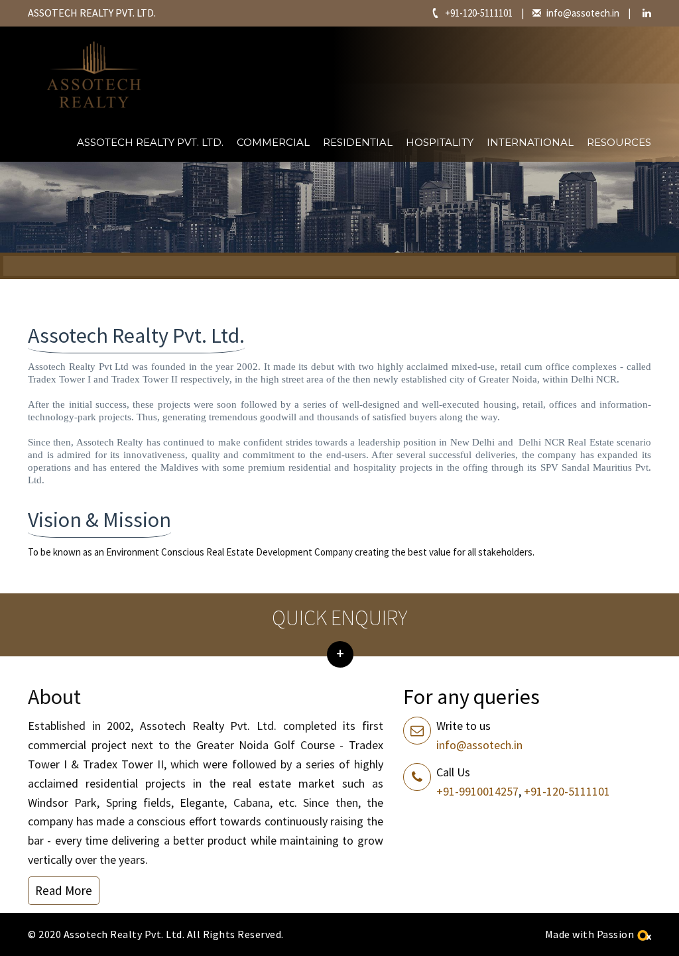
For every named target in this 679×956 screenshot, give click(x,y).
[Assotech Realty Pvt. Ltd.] (94, 75)
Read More (63, 890)
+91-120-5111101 (479, 13)
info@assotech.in (582, 13)
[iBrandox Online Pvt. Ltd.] (644, 934)
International (530, 142)
